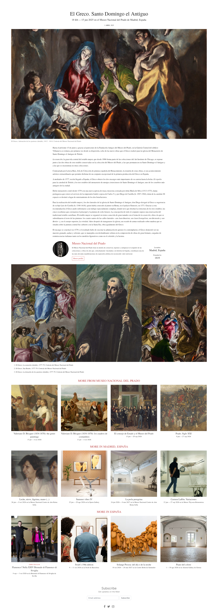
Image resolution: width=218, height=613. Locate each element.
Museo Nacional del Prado (88, 243)
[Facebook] (104, 606)
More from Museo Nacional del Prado (109, 381)
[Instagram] (113, 606)
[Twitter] (108, 606)
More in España (109, 512)
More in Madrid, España (109, 446)
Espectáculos (34, 564)
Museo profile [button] (78, 258)
